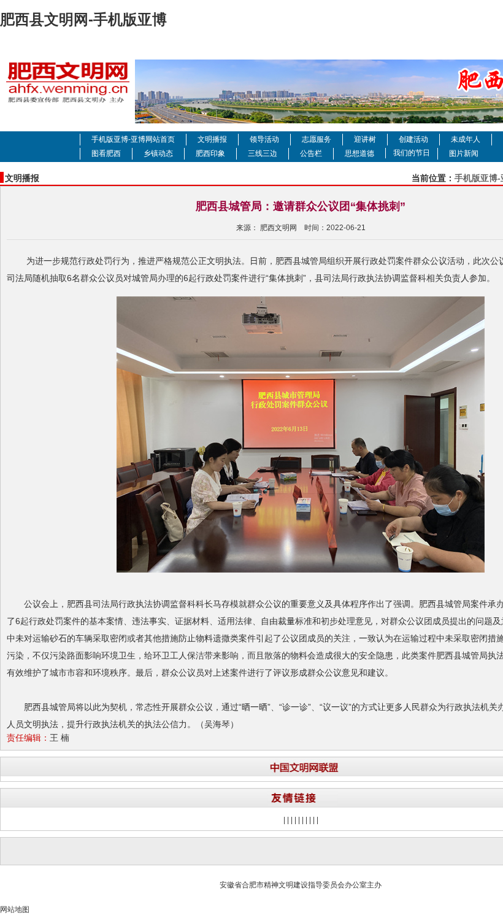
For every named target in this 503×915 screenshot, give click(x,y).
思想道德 (359, 153)
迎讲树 (365, 139)
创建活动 (413, 139)
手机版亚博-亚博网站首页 (133, 139)
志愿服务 (316, 139)
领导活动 (264, 139)
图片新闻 (463, 153)
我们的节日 (411, 153)
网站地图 (14, 909)
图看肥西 (106, 153)
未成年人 (465, 139)
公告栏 (311, 153)
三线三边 (262, 153)
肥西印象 (210, 153)
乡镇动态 (158, 153)
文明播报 (212, 139)
